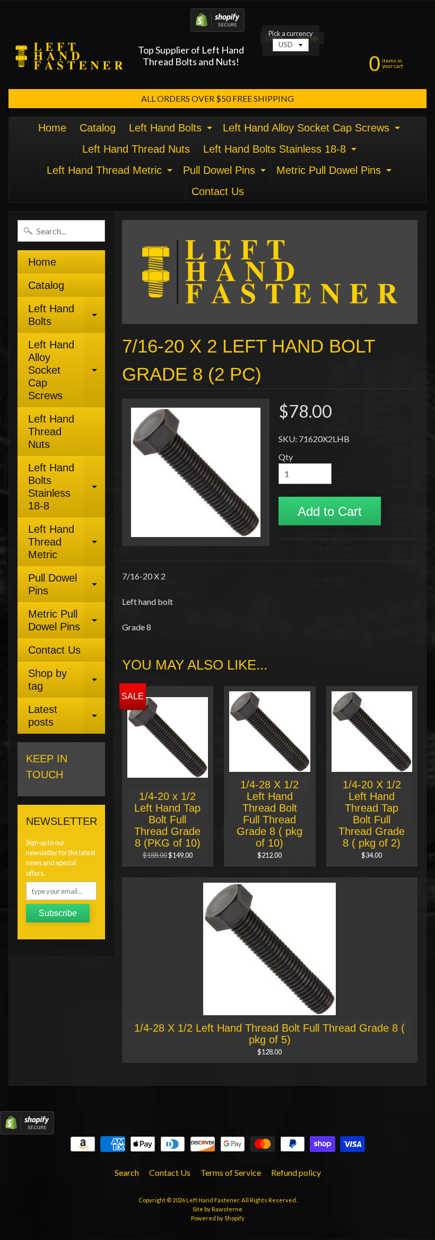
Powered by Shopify (218, 1218)
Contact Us (218, 191)
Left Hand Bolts (172, 130)
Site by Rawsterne (217, 1209)
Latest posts (66, 716)
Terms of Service (231, 1172)
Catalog (98, 128)
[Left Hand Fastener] (69, 56)
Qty (286, 457)
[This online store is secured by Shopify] (217, 25)
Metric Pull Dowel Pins (335, 172)
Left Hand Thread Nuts (136, 149)
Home (52, 128)
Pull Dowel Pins (225, 172)
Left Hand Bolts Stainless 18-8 (281, 151)
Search (127, 1172)
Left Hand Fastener (212, 1200)
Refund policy (296, 1172)
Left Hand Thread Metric (111, 172)
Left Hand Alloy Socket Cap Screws (313, 130)
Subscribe (58, 913)
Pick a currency (290, 34)
